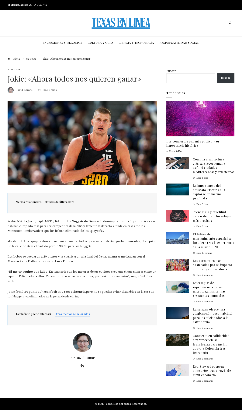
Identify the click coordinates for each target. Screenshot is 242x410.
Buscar (171, 71)
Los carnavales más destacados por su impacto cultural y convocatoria (212, 265)
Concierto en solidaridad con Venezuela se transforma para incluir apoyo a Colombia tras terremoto (211, 344)
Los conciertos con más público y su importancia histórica (192, 143)
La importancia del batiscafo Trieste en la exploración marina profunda (209, 192)
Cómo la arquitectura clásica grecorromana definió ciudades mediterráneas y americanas (213, 165)
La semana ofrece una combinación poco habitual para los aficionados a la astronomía (212, 315)
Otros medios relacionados (72, 314)
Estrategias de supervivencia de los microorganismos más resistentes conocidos (209, 289)
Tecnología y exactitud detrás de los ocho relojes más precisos (212, 216)
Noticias (14, 70)
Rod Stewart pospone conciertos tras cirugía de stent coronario (212, 370)
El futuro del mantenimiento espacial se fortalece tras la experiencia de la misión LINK (213, 240)
